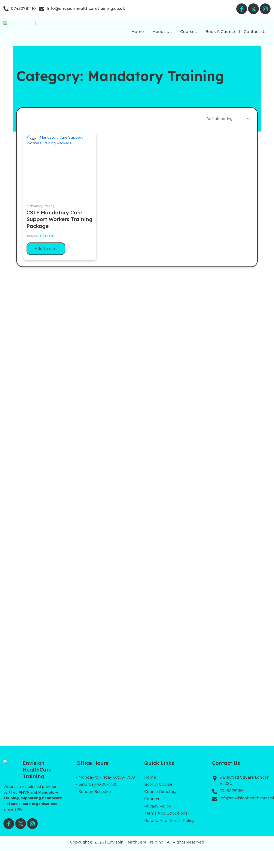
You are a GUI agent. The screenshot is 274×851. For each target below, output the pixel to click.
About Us (162, 31)
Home (137, 31)
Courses (188, 31)
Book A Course (220, 31)
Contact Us (255, 31)
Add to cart (46, 248)
